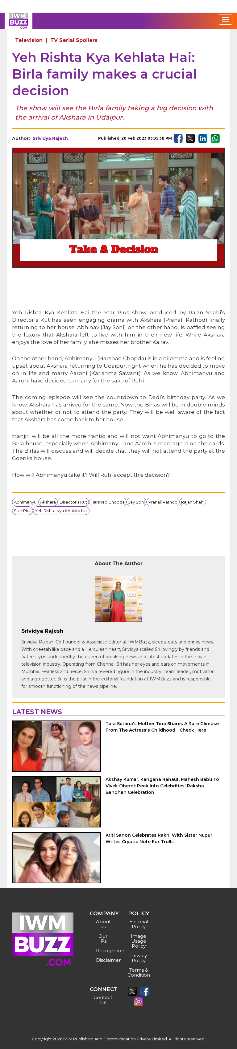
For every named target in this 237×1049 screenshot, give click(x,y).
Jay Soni (136, 502)
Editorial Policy (138, 924)
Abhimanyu (25, 502)
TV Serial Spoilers (74, 40)
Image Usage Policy (138, 941)
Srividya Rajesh (50, 138)
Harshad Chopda (108, 502)
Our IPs (102, 938)
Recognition (104, 950)
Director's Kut (73, 502)
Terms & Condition (138, 972)
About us (103, 924)
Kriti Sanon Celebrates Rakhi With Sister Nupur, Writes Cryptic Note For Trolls (159, 838)
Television (29, 40)
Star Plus (22, 510)
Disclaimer (104, 960)
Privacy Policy (138, 958)
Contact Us (103, 999)
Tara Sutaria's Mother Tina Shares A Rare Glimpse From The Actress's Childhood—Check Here (162, 727)
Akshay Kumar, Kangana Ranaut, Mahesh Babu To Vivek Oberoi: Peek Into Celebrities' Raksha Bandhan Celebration (162, 786)
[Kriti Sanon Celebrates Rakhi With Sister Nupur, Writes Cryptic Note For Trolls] (56, 857)
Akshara (48, 502)
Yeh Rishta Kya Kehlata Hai (61, 510)
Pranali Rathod (162, 502)
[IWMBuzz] (18, 21)
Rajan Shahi (192, 502)
